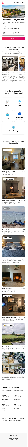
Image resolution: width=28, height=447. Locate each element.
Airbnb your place (19, 2)
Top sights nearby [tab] (18, 390)
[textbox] (7, 34)
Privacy (11, 439)
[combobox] (13, 29)
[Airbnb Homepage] (3, 2)
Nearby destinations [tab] (7, 390)
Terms (15, 439)
